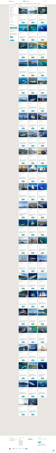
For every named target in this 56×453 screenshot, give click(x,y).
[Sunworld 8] (23, 98)
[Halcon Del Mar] (23, 347)
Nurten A (31, 298)
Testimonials (34, 3)
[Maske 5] (42, 133)
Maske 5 (41, 138)
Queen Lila (41, 85)
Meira (21, 406)
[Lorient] (32, 116)
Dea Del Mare (22, 85)
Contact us (38, 3)
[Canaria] (32, 312)
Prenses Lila (41, 120)
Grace (41, 227)
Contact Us (20, 439)
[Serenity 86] (23, 222)
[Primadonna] (32, 10)
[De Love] (42, 365)
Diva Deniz (31, 155)
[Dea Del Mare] (23, 80)
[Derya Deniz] (23, 62)
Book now (23, 22)
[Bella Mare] (42, 276)
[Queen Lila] (42, 80)
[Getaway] (23, 276)
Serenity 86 (22, 227)
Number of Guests (12, 24)
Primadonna (32, 14)
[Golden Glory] (42, 10)
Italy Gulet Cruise (20, 444)
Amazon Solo (32, 102)
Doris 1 (41, 102)
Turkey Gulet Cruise (21, 442)
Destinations (16, 3)
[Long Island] (23, 365)
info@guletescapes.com (12, 440)
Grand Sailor (42, 49)
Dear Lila (21, 120)
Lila (40, 155)
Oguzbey (21, 209)
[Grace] (42, 222)
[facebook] (29, 439)
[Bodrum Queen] (32, 28)
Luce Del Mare (42, 209)
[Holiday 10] (32, 258)
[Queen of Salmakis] (23, 329)
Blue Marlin (32, 67)
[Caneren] (23, 133)
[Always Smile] (32, 276)
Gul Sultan (22, 155)
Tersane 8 (21, 298)
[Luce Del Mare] (42, 204)
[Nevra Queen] (42, 312)
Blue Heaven (32, 244)
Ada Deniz (31, 209)
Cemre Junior (32, 49)
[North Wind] (32, 383)
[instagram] (31, 439)
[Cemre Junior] (32, 45)
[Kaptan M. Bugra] (42, 258)
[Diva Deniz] (32, 151)
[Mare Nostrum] (42, 383)
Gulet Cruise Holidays (21, 441)
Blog (31, 3)
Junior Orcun (42, 244)
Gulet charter (21, 3)
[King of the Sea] (23, 383)
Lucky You (32, 227)
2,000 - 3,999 (11, 9)
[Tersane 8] (23, 294)
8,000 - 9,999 (11, 11)
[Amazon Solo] (32, 98)
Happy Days (22, 244)
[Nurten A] (32, 294)
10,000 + (11, 12)
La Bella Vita (32, 333)
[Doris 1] (42, 98)
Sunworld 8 (22, 102)
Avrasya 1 (21, 32)
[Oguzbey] (23, 204)
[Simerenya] (42, 186)
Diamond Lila (32, 85)
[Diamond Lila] (32, 80)
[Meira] (23, 401)
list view (46, 5)
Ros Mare (41, 67)
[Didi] (32, 168)
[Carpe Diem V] (42, 294)
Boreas (41, 333)
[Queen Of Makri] (32, 347)
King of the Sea (23, 388)
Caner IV (22, 262)
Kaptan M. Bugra (41, 263)
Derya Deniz (22, 67)
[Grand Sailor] (42, 45)
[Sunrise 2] (23, 45)
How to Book (20, 440)
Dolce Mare (22, 316)
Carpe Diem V (42, 298)
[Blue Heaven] (32, 240)
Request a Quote (12, 40)
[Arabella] (32, 186)
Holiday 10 (31, 262)
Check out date (11, 21)
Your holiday (28, 3)
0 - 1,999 (11, 8)
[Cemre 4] (23, 186)
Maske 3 (41, 32)
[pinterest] (30, 439)
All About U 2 (32, 406)
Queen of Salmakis (22, 334)
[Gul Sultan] (23, 151)
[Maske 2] (42, 168)
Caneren (21, 138)
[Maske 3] (42, 28)
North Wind (32, 388)
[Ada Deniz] (32, 204)
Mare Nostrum (42, 388)
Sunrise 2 (21, 49)
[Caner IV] (23, 258)
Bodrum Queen (32, 32)
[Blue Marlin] (32, 62)
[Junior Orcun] (42, 240)
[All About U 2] (32, 401)
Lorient (31, 120)
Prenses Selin (32, 138)
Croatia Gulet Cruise (21, 443)
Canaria (31, 316)
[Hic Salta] (42, 347)
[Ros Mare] (42, 62)
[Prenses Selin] (32, 133)
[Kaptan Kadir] (32, 365)
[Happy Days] (23, 240)
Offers (24, 3)
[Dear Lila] (23, 116)
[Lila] (42, 151)
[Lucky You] (32, 222)
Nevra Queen (42, 316)
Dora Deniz (21, 14)
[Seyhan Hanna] (23, 168)
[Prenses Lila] (42, 116)
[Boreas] (42, 329)
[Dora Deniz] (23, 10)
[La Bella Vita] (32, 329)
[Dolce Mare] (23, 312)
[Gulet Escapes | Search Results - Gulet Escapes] (26, 1)
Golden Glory (42, 14)
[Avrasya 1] (23, 28)
